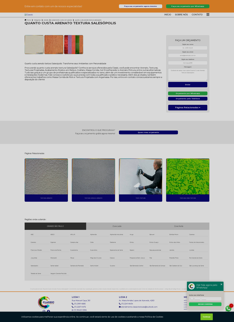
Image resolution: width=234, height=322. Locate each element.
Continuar (206, 317)
